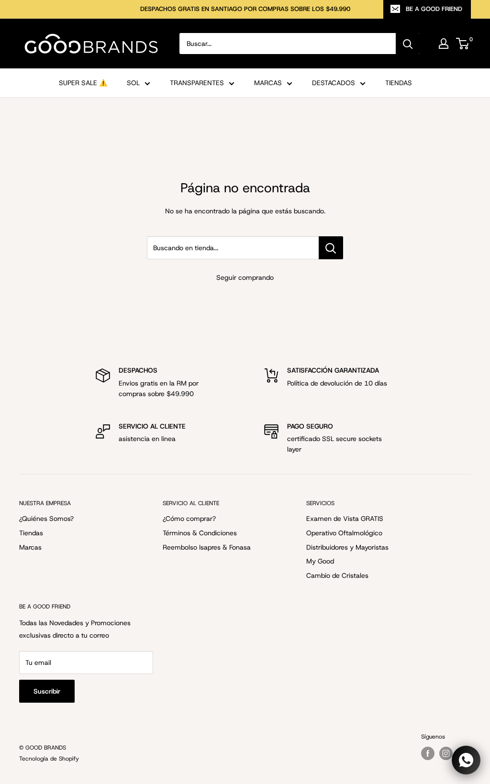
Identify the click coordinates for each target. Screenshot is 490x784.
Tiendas (31, 533)
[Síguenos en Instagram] (446, 753)
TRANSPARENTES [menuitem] (197, 82)
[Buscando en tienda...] (331, 247)
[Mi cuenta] (443, 43)
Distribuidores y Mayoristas (347, 547)
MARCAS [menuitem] (268, 82)
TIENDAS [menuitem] (398, 82)
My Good (320, 561)
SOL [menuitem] (133, 82)
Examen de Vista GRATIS (344, 518)
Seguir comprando (245, 277)
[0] (463, 43)
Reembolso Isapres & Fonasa (207, 547)
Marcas (30, 547)
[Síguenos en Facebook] (427, 753)
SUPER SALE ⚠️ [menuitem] (83, 82)
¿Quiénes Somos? (46, 518)
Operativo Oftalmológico (344, 533)
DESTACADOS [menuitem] (333, 82)
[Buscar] (408, 43)
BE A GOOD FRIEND (434, 9)
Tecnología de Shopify (49, 758)
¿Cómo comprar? (189, 518)
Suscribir (46, 691)
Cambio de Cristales (337, 575)
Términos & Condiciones (200, 533)
